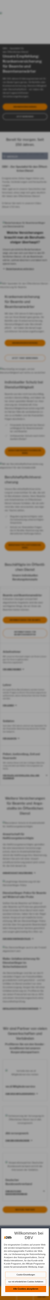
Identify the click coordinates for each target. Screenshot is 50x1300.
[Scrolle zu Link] (8, 1236)
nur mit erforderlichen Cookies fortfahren (25, 1282)
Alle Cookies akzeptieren (25, 1289)
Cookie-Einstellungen (26, 1275)
